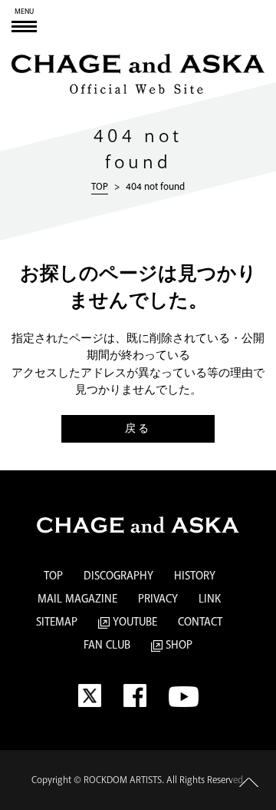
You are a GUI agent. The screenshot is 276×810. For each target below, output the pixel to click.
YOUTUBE (133, 622)
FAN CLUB (107, 645)
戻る (138, 429)
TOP (99, 187)
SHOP (177, 645)
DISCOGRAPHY (118, 576)
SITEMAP (56, 622)
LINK (210, 599)
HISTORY (194, 576)
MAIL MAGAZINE (77, 599)
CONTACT (200, 622)
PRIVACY (158, 599)
